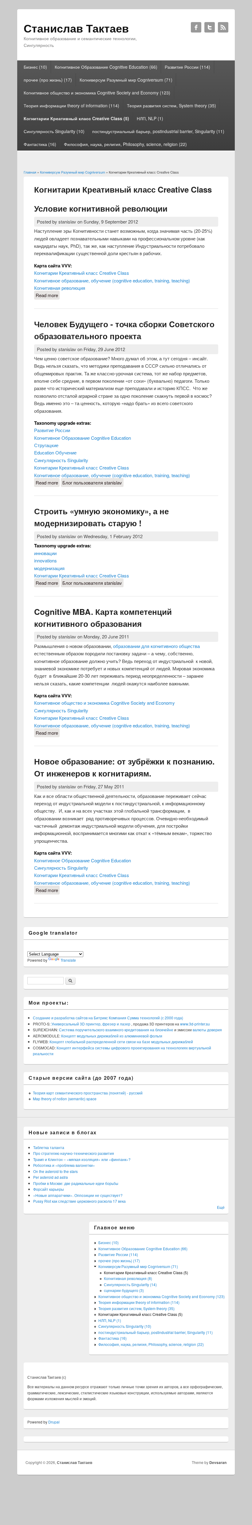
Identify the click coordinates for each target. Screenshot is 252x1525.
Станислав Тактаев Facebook (196, 27)
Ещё (221, 1207)
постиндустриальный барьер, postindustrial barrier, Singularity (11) (158, 131)
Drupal (54, 1421)
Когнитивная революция (59, 288)
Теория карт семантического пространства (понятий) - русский (88, 1092)
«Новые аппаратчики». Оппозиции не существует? (78, 1195)
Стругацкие (46, 445)
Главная (30, 172)
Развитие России (52, 430)
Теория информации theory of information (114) (71, 105)
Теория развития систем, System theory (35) (171, 105)
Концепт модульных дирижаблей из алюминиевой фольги (111, 1035)
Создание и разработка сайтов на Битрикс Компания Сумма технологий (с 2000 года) (108, 1017)
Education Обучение (55, 452)
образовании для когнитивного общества (156, 646)
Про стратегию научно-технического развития (73, 1153)
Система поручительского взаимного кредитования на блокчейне (116, 1029)
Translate (68, 960)
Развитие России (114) (187, 67)
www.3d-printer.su (195, 1023)
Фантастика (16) (40, 144)
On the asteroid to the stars (55, 1171)
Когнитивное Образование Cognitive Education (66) (106, 67)
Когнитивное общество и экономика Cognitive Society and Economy (104, 702)
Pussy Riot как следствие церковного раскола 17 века (79, 1201)
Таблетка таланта (48, 1147)
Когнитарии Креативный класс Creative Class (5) (76, 118)
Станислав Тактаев (74, 1462)
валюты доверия (207, 1029)
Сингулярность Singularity (61, 460)
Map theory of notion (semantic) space (64, 1098)
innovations (45, 560)
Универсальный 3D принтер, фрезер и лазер (91, 1023)
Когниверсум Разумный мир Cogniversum (72, 172)
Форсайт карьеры (48, 1189)
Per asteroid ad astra (50, 1177)
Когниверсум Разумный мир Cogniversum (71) (126, 80)
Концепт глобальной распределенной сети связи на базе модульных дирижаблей (121, 1041)
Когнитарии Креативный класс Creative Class (81, 273)
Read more (48, 295)
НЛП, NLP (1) (150, 118)
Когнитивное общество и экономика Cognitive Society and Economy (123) (97, 93)
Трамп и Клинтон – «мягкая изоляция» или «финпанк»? (82, 1159)
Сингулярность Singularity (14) (130, 1284)
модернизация (49, 568)
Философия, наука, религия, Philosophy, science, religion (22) (125, 144)
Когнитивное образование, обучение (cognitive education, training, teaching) (112, 280)
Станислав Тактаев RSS (223, 27)
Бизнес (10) (35, 67)
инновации (45, 553)
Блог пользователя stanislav (92, 482)
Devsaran (217, 1462)
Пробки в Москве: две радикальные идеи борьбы (75, 1183)
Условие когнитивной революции (100, 208)
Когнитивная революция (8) (128, 1278)
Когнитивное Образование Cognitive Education (82, 438)
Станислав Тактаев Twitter (209, 27)
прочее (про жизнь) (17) (48, 80)
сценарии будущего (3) (124, 1290)
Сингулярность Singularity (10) (54, 131)
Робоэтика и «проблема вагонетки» (64, 1165)
